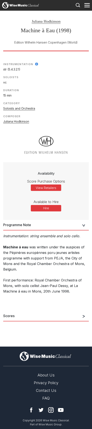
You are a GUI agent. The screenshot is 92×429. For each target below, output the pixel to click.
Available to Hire (46, 202)
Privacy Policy (46, 383)
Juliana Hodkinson (46, 21)
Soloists (10, 77)
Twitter (41, 410)
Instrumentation (18, 64)
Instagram (51, 410)
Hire (46, 208)
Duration (11, 90)
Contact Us (46, 390)
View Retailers (46, 188)
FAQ (46, 398)
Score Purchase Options (46, 181)
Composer (11, 116)
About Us (46, 375)
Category (11, 103)
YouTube (61, 410)
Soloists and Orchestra (19, 108)
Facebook (31, 410)
